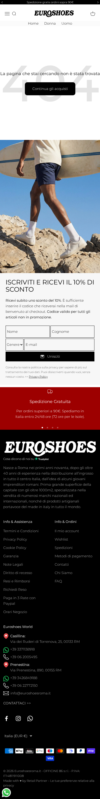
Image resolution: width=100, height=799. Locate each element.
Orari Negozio (15, 612)
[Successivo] (98, 2)
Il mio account (67, 531)
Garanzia (11, 556)
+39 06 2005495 (23, 657)
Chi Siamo (63, 573)
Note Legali (13, 564)
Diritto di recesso (17, 573)
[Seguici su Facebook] (6, 718)
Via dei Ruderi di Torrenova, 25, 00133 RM (45, 641)
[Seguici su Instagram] (18, 718)
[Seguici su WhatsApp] (30, 718)
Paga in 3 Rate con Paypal (19, 601)
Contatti (62, 564)
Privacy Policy (38, 376)
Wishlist (61, 539)
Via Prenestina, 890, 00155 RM (35, 670)
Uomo (66, 23)
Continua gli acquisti (50, 88)
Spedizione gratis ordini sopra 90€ (50, 2)
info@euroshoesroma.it (30, 693)
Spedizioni (64, 547)
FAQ (58, 581)
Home (33, 23)
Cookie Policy (14, 547)
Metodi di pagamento (73, 556)
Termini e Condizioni (21, 531)
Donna (50, 23)
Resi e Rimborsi (16, 581)
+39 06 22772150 (24, 685)
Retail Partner (37, 780)
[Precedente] (1, 2)
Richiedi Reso (15, 589)
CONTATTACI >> (17, 703)
